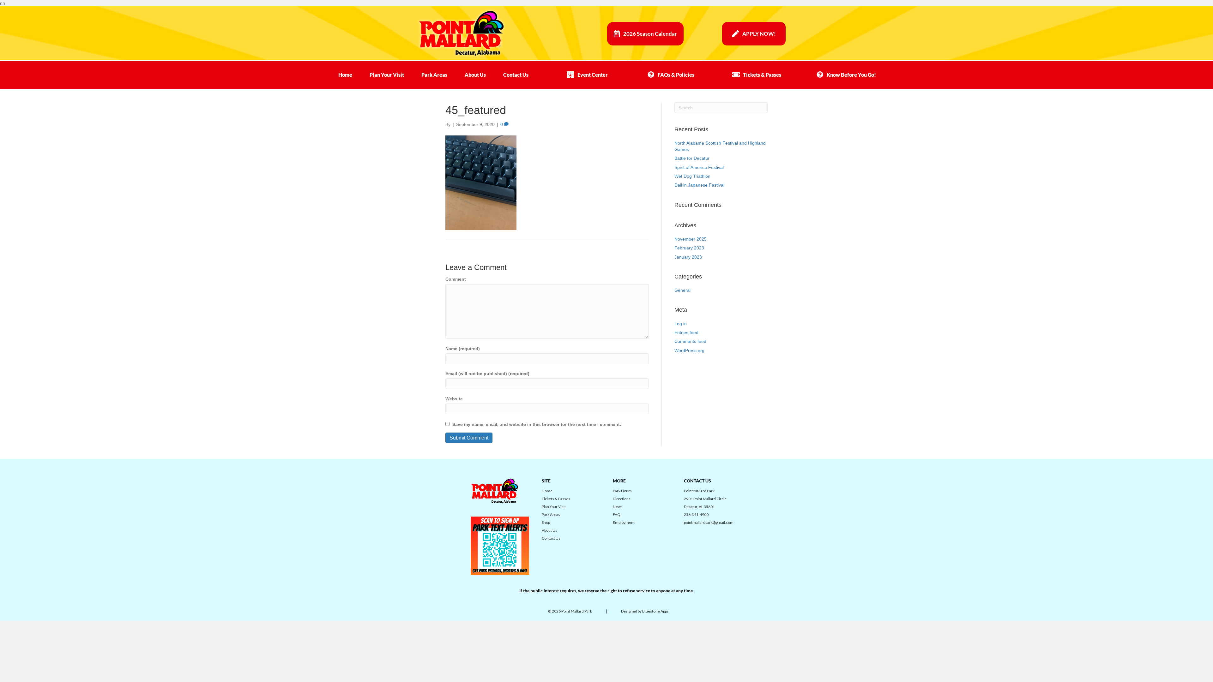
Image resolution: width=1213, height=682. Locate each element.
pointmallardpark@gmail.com (708, 522)
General (682, 290)
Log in (680, 323)
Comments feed (690, 341)
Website (454, 398)
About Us (475, 75)
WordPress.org (689, 350)
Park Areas (434, 75)
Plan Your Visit (387, 75)
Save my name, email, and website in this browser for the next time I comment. (536, 424)
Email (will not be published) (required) (487, 373)
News (618, 506)
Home (345, 75)
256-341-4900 (696, 514)
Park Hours (622, 490)
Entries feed (686, 332)
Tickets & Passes (556, 498)
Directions (622, 498)
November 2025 (690, 239)
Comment (455, 279)
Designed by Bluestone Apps (645, 611)
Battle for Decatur (691, 158)
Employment (624, 522)
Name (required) (462, 348)
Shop (546, 522)
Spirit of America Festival (699, 167)
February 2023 (689, 247)
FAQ (616, 514)
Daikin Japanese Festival (699, 185)
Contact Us (515, 75)
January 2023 (688, 257)
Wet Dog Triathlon (692, 176)
